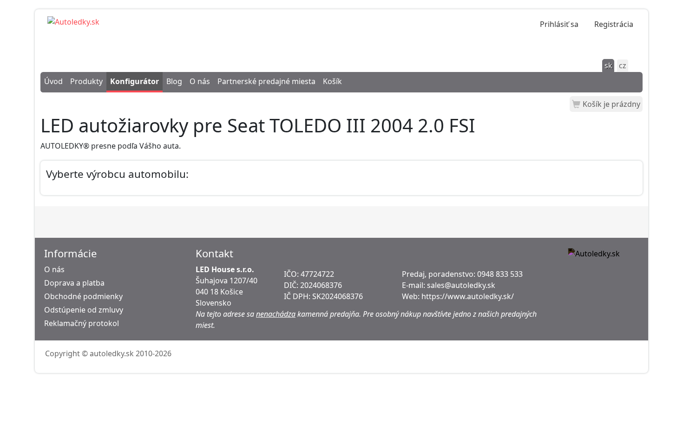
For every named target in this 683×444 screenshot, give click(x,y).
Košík (332, 81)
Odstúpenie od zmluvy (83, 310)
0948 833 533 (500, 274)
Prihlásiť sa (559, 24)
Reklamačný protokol (81, 323)
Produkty (86, 81)
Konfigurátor (134, 81)
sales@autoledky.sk (461, 285)
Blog (174, 81)
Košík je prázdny (611, 104)
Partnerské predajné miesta (266, 81)
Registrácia (613, 24)
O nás (200, 81)
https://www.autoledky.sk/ (467, 296)
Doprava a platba (74, 283)
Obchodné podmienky (83, 296)
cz (622, 65)
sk (608, 65)
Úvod (53, 81)
